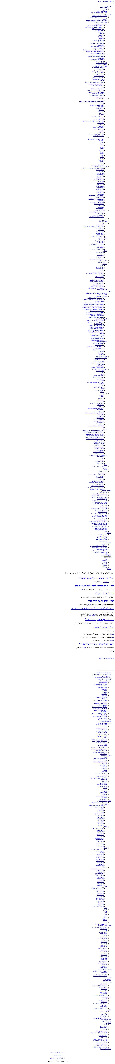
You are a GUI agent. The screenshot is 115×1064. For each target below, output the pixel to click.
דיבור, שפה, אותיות (98, 74)
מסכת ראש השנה (99, 179)
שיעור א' (112, 634)
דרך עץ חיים (100, 257)
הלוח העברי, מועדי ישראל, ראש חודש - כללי (91, 102)
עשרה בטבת (100, 422)
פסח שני (101, 110)
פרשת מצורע (100, 857)
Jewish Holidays (99, 324)
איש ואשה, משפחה (98, 387)
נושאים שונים (100, 97)
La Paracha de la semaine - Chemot (93, 304)
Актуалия (101, 351)
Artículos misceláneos (97, 367)
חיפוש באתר (103, 8)
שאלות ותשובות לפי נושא (100, 494)
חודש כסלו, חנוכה (99, 129)
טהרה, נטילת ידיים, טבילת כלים (98, 521)
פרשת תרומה (100, 840)
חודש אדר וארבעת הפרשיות (96, 134)
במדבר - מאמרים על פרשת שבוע (94, 437)
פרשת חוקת (100, 878)
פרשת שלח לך (100, 875)
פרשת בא (101, 833)
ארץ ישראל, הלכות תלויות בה (99, 508)
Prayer (102, 333)
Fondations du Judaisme (97, 311)
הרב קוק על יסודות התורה (96, 482)
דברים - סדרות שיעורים (97, 888)
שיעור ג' (112, 640)
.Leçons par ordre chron (100, 684)
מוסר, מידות (100, 69)
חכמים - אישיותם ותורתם (96, 217)
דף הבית (108, 6)
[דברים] (103, 887)
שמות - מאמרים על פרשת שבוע (95, 434)
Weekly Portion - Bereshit (96, 325)
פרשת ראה (100, 895)
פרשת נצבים (100, 901)
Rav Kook (101, 58)
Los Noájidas (100, 366)
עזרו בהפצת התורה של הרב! (106, 656)
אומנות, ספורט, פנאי (98, 93)
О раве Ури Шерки (101, 549)
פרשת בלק (101, 880)
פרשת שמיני (100, 854)
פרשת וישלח (100, 818)
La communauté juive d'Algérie (95, 314)
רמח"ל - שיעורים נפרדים (97, 259)
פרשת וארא (100, 831)
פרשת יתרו (100, 836)
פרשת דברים (100, 890)
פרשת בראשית (99, 807)
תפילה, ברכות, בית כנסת (100, 503)
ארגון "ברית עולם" (106, 555)
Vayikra (101, 35)
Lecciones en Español (101, 64)
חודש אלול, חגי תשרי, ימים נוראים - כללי (92, 121)
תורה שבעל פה (99, 461)
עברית (105, 559)
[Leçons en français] (95, 24)
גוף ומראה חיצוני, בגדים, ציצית (99, 518)
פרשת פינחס (100, 882)
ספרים (109, 533)
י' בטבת (101, 131)
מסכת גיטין (104, 955)
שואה (102, 80)
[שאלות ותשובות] (101, 491)
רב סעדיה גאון (103, 220)
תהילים (102, 162)
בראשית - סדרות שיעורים (96, 805)
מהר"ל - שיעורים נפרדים (97, 249)
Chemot (101, 33)
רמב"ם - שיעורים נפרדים (97, 236)
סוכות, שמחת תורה (98, 419)
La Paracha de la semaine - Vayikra (94, 306)
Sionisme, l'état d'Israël (97, 46)
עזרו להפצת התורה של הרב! (57, 1052)
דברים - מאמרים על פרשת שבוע (95, 439)
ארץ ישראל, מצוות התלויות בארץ (94, 82)
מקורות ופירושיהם (102, 499)
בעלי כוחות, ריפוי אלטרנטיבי (99, 526)
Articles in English (102, 319)
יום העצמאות (100, 108)
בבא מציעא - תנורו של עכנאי (96, 199)
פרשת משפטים (99, 838)
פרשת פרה (104, 797)
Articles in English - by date (96, 322)
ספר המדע (101, 230)
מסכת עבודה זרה (99, 204)
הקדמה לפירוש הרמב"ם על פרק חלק (93, 226)
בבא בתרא (101, 200)
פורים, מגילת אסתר (98, 136)
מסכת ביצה (100, 184)
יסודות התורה (100, 371)
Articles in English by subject (95, 320)
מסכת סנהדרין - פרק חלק (97, 202)
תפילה (105, 465)
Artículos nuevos (99, 361)
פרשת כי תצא (100, 898)
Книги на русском (101, 539)
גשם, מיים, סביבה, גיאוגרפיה (96, 92)
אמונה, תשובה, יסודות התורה (99, 497)
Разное (101, 354)
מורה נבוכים (100, 234)
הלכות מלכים (100, 233)
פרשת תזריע (100, 856)
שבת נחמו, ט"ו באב (98, 119)
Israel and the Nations (97, 338)
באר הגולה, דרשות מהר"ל (96, 244)
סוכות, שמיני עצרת (98, 127)
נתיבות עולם (100, 247)
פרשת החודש (103, 799)
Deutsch (104, 567)
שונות (102, 392)
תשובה (102, 374)
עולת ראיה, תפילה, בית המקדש (95, 273)
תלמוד (102, 458)
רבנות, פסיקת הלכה (98, 215)
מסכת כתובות (100, 192)
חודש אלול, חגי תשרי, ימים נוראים (94, 413)
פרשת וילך (101, 903)
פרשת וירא (100, 812)
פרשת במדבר (100, 870)
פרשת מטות (100, 883)
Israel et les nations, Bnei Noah (95, 51)
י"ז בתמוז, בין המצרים (98, 116)
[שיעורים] (105, 14)
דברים (102, 147)
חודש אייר (101, 106)
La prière (101, 45)
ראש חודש (101, 395)
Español (105, 565)
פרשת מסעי (100, 885)
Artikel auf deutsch (101, 356)
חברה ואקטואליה (99, 375)
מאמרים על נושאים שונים (100, 369)
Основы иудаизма (98, 350)
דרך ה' (102, 254)
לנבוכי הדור (100, 278)
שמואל (102, 152)
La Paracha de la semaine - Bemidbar (93, 307)
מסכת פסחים (100, 178)
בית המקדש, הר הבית (101, 510)
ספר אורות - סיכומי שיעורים (96, 474)
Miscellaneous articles (97, 340)
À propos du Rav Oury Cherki (98, 546)
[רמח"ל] (103, 251)
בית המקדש (100, 379)
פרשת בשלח (100, 835)
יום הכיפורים (100, 126)
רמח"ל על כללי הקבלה (104, 593)
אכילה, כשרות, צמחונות (97, 89)
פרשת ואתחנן (100, 891)
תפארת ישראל (99, 241)
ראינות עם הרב (99, 390)
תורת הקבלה (100, 463)
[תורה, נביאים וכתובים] (98, 801)
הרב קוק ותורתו (103, 473)
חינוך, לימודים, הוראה (101, 515)
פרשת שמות (100, 830)
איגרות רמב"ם (100, 228)
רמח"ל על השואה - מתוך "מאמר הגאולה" (96, 578)
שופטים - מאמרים (99, 442)
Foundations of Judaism (97, 335)
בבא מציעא (104, 958)
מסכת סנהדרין (103, 961)
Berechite (101, 32)
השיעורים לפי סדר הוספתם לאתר (98, 17)
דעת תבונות (100, 256)
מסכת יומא (100, 181)
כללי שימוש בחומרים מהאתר (99, 12)
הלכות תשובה (100, 231)
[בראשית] (102, 804)
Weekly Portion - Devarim (96, 332)
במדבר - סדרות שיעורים (97, 869)
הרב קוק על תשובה (98, 283)
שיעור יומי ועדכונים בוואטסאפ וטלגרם (96, 21)
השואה (102, 384)
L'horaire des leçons (98, 29)
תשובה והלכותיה (99, 72)
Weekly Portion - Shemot (96, 327)
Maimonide (100, 55)
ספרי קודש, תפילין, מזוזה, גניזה (99, 523)
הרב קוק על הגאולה (98, 285)
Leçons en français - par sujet (95, 25)
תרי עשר (101, 160)
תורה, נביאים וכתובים (105, 801)
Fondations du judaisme (97, 43)
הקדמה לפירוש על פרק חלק (99, 985)
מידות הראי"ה (100, 478)
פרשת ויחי (101, 825)
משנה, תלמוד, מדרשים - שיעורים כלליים (92, 168)
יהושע (102, 149)
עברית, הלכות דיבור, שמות (99, 500)
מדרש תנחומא (100, 173)
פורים (102, 427)
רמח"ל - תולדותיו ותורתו (104, 627)
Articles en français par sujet (96, 298)
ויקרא (102, 144)
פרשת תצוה (100, 841)
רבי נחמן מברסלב (102, 260)
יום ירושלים (100, 111)
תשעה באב (100, 409)
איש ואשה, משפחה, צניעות (99, 516)
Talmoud (101, 42)
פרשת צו (101, 852)
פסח (102, 103)
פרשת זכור (104, 794)
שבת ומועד (104, 505)
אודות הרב (108, 542)
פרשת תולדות (100, 815)
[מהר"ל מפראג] (99, 238)
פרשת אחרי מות (99, 859)
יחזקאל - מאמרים (99, 450)
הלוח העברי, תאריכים (101, 528)
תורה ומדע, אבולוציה (98, 71)
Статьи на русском (101, 341)
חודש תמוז (101, 115)
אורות (102, 265)
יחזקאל (102, 158)
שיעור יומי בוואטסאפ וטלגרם (103, 677)
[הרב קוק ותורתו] (98, 473)
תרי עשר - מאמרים (98, 452)
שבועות (101, 113)
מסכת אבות (100, 205)
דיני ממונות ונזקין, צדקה (100, 525)
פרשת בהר (101, 864)
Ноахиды (101, 353)
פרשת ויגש (101, 823)
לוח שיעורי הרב (103, 19)
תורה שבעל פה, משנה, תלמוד (99, 455)
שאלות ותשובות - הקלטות (96, 95)
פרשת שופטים (100, 896)
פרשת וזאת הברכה (98, 906)
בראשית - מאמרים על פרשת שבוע (94, 432)
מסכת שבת (100, 176)
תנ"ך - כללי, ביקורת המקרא (96, 139)
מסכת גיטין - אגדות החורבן (96, 196)
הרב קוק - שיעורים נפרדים (96, 288)
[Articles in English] (96, 319)
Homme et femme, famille (99, 707)
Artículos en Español (101, 358)
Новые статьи (99, 345)
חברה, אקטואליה (99, 76)
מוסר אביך (101, 275)
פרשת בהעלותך (99, 874)
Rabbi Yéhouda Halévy (97, 53)
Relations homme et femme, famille (93, 50)
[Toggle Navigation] (113, 3)
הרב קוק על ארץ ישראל (97, 286)
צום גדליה (101, 124)
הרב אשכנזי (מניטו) (102, 290)
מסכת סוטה (100, 194)
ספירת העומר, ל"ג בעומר (97, 105)
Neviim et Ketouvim (98, 40)
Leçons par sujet (102, 682)
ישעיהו (102, 155)
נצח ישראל (101, 243)
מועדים (105, 393)
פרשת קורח (100, 877)
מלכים (102, 153)
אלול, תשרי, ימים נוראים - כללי (98, 778)
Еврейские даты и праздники (95, 346)
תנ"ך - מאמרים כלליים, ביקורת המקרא (93, 431)
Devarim (101, 38)
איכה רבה (101, 171)
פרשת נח (101, 809)
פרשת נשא (100, 872)
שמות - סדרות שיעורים (97, 828)
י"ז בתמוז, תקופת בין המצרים (96, 408)
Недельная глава (98, 348)
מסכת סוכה (100, 183)
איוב (102, 163)
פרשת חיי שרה (99, 814)
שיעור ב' (112, 637)
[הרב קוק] (102, 264)
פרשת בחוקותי (100, 865)
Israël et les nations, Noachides (95, 312)
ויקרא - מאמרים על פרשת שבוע (95, 435)
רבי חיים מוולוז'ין (102, 262)
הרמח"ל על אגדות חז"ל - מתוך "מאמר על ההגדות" (92, 608)
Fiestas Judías (100, 364)
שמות (102, 142)
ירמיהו (102, 157)
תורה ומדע (101, 372)
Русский (104, 564)
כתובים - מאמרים (99, 453)
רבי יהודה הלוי (103, 221)
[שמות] (103, 827)
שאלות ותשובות (106, 491)
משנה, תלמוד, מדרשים (101, 166)
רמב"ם (105, 223)
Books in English (102, 538)
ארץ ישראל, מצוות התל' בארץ (99, 739)
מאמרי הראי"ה (99, 277)
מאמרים (108, 291)
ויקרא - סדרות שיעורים (97, 849)
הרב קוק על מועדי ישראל (97, 281)
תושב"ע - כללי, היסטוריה (97, 212)
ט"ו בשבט (101, 132)
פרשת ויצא (100, 817)
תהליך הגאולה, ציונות (98, 377)
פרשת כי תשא (100, 843)
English (105, 562)
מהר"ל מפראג (103, 238)
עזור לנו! (105, 9)
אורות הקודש (100, 267)
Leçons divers (100, 61)
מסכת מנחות (100, 207)
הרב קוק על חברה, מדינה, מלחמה (94, 487)
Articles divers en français (96, 317)
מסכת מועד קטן (99, 189)
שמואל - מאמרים (99, 444)
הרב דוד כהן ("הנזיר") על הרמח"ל (99, 619)
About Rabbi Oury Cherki (99, 547)
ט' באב (102, 118)
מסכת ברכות (100, 174)
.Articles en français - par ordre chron (93, 299)
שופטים (101, 150)
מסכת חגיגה (100, 191)
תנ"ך (105, 137)
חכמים (102, 460)
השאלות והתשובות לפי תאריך (99, 495)
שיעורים (108, 14)
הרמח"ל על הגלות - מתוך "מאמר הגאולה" (96, 644)
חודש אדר (104, 791)
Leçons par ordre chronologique (94, 27)
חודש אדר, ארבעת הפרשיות (96, 426)
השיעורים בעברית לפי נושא (99, 16)
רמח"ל (105, 251)
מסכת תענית (100, 186)
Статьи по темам (98, 343)
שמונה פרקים (100, 225)
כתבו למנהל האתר (57, 1055)
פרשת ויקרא (100, 851)
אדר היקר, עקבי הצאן (98, 272)
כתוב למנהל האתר (102, 11)
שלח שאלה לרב (103, 492)
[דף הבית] (105, 6)
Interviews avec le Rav (97, 315)
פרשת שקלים (103, 793)
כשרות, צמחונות (102, 746)
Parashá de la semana (97, 362)
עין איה (102, 270)
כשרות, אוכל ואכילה (101, 520)
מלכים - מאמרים (99, 445)
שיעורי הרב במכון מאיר (100, 22)
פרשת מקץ (100, 822)
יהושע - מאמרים (99, 440)
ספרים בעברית (103, 534)
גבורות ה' (101, 239)
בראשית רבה (100, 170)
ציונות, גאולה (103, 507)
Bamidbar (101, 37)
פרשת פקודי (100, 846)
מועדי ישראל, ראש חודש (100, 758)
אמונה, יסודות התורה (98, 68)
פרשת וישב (100, 820)
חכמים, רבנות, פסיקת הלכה (99, 502)
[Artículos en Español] (94, 358)
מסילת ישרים (100, 252)
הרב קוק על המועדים (98, 481)
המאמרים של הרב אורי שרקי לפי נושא (96, 293)
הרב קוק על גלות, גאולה (97, 486)
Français (104, 560)
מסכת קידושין (100, 197)
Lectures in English (101, 63)
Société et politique (98, 48)
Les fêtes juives (99, 30)
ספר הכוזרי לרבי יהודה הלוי (99, 466)
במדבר (102, 145)
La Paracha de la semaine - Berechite (93, 303)
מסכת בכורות (100, 209)
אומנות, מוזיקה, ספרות (101, 529)
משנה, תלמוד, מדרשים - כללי (99, 927)
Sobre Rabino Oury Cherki (99, 550)
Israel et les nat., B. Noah (100, 708)
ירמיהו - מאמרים (99, 448)
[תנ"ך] (103, 429)
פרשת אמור (100, 862)
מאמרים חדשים (102, 294)
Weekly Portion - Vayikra (96, 328)
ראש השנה (100, 123)
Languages (107, 557)
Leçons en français (101, 24)
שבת (102, 100)
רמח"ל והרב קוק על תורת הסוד (101, 601)
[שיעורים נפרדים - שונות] (93, 66)
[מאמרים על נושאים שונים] (92, 369)
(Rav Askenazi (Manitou (97, 59)
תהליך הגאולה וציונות (98, 77)
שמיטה (102, 380)
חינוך (102, 87)
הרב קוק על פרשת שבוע (97, 280)
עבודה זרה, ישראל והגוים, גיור (99, 513)
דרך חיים (101, 246)
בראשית (101, 140)
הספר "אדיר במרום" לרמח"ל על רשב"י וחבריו (94, 586)
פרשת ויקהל (100, 844)
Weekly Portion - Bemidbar (96, 330)
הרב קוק (105, 264)
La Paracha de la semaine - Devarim (93, 309)
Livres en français (102, 536)
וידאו (107, 582)
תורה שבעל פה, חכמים (101, 210)
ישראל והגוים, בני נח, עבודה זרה (95, 382)
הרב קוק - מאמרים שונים (97, 489)
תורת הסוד (101, 213)
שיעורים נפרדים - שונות (100, 66)
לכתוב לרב (108, 554)
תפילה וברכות (103, 218)
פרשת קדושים (100, 861)
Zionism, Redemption (97, 337)
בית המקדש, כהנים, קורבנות (96, 84)
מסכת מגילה (100, 187)
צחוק (102, 388)
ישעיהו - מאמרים (99, 447)
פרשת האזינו (100, 904)
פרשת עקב (100, 893)
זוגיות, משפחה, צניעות (98, 85)
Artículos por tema (98, 359)
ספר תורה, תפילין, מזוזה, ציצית (95, 90)
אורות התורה (100, 268)
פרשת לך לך (100, 810)
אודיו (104, 582)
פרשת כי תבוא (100, 899)
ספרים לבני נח (103, 541)
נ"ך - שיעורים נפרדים (98, 165)
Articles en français (101, 296)
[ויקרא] (103, 848)
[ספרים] (106, 533)
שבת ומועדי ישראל (102, 98)
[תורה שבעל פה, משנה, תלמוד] (90, 455)
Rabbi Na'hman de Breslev (96, 56)
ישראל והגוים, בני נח (98, 79)
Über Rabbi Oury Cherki (100, 552)
